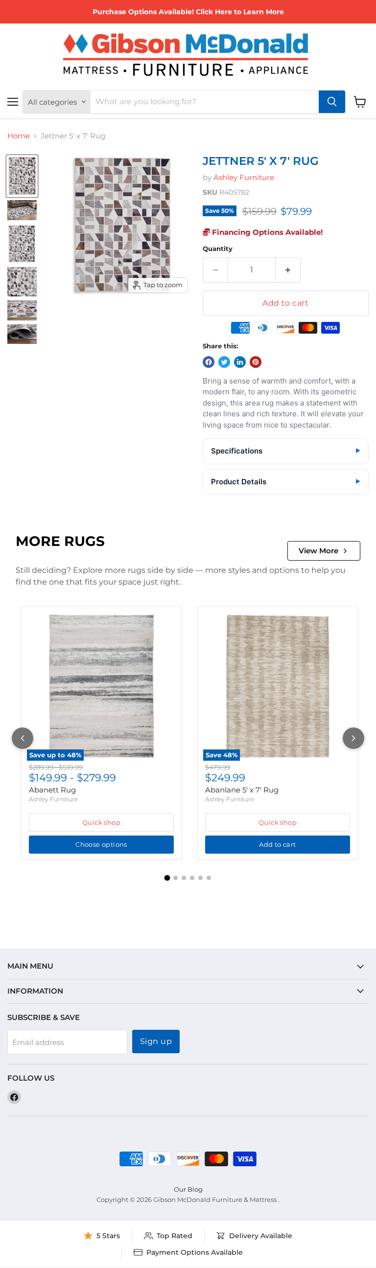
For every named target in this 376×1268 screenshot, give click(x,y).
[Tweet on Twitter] (224, 362)
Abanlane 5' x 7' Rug (242, 789)
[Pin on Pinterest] (255, 362)
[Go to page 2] (175, 878)
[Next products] (353, 738)
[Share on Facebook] (208, 362)
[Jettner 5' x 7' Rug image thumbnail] (22, 176)
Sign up (156, 1041)
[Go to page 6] (209, 878)
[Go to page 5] (200, 878)
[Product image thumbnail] (22, 210)
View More (318, 550)
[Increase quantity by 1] (288, 270)
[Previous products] (22, 738)
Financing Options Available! (266, 232)
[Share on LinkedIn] (240, 362)
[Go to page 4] (192, 878)
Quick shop (101, 822)
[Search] (332, 102)
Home (18, 136)
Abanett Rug (52, 789)
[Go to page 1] (167, 878)
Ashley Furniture (243, 177)
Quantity (218, 248)
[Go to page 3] (184, 878)
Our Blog (188, 1189)
